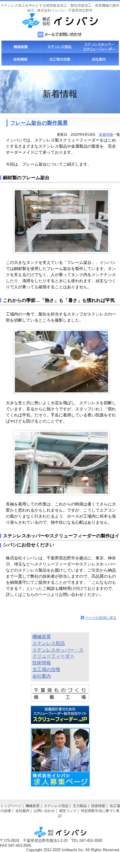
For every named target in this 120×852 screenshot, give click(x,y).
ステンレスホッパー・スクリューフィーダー (58, 653)
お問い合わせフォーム (60, 34)
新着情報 (106, 135)
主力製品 (80, 806)
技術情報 (20, 59)
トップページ (10, 806)
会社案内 (99, 59)
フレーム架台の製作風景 (39, 123)
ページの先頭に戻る (101, 618)
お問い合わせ (44, 811)
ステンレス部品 (60, 47)
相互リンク (68, 811)
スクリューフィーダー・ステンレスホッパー (99, 47)
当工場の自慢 (60, 59)
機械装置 (20, 47)
